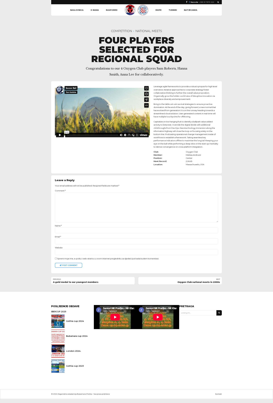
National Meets (148, 31)
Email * (58, 237)
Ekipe (159, 10)
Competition (121, 31)
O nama (95, 10)
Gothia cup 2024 (75, 321)
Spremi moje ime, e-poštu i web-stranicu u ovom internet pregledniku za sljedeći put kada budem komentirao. (108, 258)
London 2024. (73, 351)
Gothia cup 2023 (75, 366)
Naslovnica (76, 10)
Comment (60, 191)
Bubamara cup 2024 (77, 336)
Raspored (111, 10)
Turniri (173, 10)
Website (59, 247)
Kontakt (218, 394)
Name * (58, 226)
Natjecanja (190, 10)
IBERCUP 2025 (58, 311)
